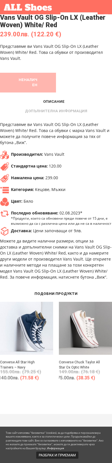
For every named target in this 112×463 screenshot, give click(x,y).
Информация (55, 448)
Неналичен (28, 82)
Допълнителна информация (56, 111)
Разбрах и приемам (57, 455)
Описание (54, 101)
